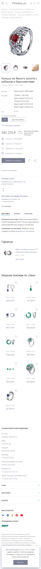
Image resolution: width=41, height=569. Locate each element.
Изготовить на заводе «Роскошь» (15, 196)
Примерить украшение (14, 149)
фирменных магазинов (25, 231)
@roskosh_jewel (8, 451)
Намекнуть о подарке (13, 153)
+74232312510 (8, 458)
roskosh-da (6, 444)
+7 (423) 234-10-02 (9, 479)
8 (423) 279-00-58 (7, 184)
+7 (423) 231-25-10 (8, 201)
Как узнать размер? (12, 126)
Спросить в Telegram (13, 144)
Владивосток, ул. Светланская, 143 (13, 182)
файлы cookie (24, 550)
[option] (20, 41)
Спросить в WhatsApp (13, 139)
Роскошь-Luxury (8, 179)
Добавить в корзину (13, 161)
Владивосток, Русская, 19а (11, 199)
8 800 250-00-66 (8, 465)
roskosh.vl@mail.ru (9, 437)
